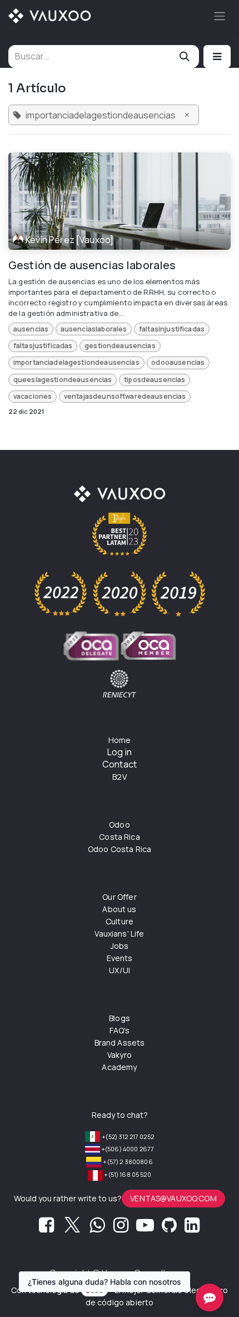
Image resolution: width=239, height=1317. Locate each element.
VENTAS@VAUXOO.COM (173, 1198)
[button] (217, 56)
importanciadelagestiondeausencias (76, 362)
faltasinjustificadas (172, 329)
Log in (119, 752)
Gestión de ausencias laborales (92, 265)
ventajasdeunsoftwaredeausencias (125, 396)
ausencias (30, 329)
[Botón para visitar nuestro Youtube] (145, 1228)
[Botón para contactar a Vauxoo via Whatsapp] (96, 1228)
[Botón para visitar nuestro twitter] (72, 1228)
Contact (119, 764)
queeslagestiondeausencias (62, 379)
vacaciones (32, 396)
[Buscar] (184, 56)
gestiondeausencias (120, 345)
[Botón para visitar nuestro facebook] (46, 1228)
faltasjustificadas (43, 345)
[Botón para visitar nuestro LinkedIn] (192, 1228)
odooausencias (178, 362)
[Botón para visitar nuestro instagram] (120, 1228)
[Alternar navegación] (219, 15)
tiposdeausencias (154, 379)
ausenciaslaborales (94, 329)
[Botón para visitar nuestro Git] (169, 1228)
